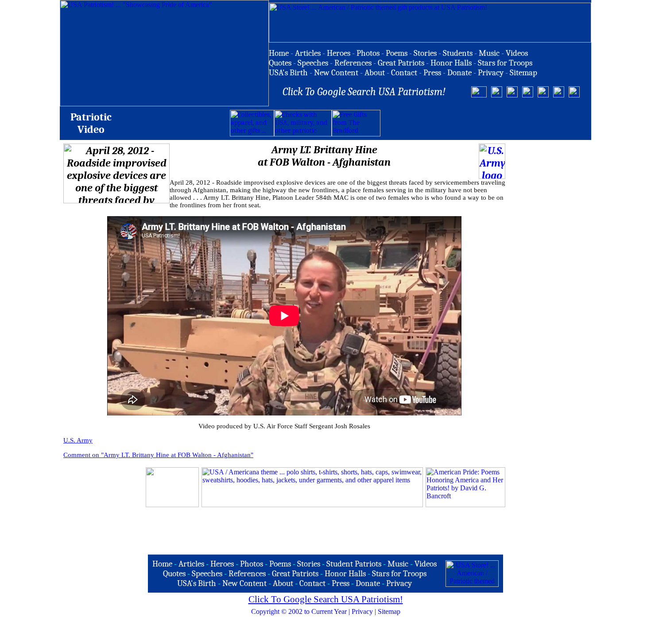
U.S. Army (78, 440)
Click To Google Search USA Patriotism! (325, 599)
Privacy (362, 611)
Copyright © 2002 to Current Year (299, 611)
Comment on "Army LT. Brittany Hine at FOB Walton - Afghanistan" (158, 454)
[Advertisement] (484, 123)
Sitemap (389, 611)
